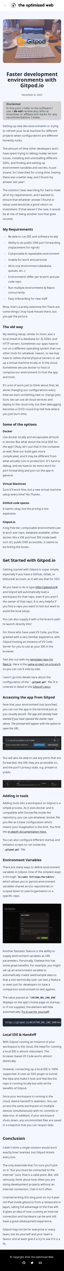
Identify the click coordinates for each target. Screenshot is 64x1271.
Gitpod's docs (42, 687)
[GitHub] (24, 1263)
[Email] (40, 1263)
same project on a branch (44, 664)
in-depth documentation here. (27, 832)
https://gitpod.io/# (46, 587)
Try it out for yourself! (35, 1012)
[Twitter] (32, 1263)
